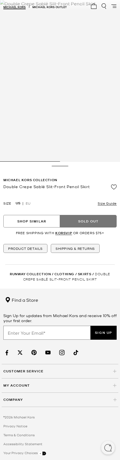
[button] (108, 448)
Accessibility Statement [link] (22, 444)
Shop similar (31, 221)
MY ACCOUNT (16, 385)
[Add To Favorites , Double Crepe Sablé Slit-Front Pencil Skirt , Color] (114, 187)
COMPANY (13, 399)
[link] (6, 352)
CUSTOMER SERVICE (23, 371)
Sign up (103, 332)
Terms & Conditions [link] (19, 435)
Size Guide (107, 203)
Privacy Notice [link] (15, 426)
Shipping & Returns (75, 248)
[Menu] (114, 6)
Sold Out (88, 221)
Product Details (25, 248)
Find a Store (24, 300)
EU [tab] (28, 203)
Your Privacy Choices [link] (21, 453)
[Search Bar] (104, 6)
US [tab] (18, 203)
